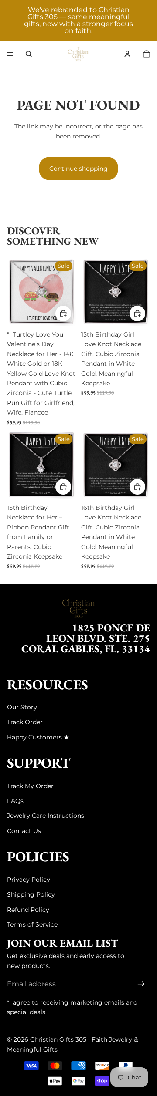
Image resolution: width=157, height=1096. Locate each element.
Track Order (25, 722)
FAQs (15, 801)
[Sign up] (141, 984)
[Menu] (10, 54)
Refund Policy (28, 910)
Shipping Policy (31, 894)
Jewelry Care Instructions (45, 815)
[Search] (28, 54)
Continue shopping (78, 168)
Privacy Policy (28, 880)
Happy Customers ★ (38, 737)
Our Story (22, 707)
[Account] (127, 54)
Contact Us (24, 831)
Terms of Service (32, 924)
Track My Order (30, 786)
